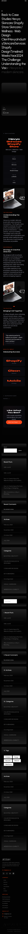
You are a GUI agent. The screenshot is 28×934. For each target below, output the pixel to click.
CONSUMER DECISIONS (11, 568)
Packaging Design (6, 901)
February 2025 (8, 525)
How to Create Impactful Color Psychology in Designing (13, 487)
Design (16, 757)
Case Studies (6, 886)
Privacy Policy (10, 931)
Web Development (6, 899)
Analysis (7, 757)
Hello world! (7, 467)
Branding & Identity (6, 896)
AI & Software (5, 907)
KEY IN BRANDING (9, 573)
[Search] (20, 601)
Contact (5, 890)
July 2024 (6, 540)
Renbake (5, 398)
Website (16, 761)
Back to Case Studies (10, 133)
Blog (4, 888)
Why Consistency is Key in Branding (11, 493)
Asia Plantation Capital (10, 395)
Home (5, 880)
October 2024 (8, 535)
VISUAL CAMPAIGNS (10, 584)
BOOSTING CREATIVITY (11, 556)
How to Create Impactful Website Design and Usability (12, 479)
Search (5, 447)
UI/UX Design (5, 905)
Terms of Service (17, 931)
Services (5, 884)
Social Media (5, 903)
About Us (5, 882)
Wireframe (8, 764)
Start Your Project (13, 422)
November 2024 (8, 530)
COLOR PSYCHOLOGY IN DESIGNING (11, 562)
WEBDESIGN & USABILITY (11, 589)
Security (8, 761)
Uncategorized (8, 579)
